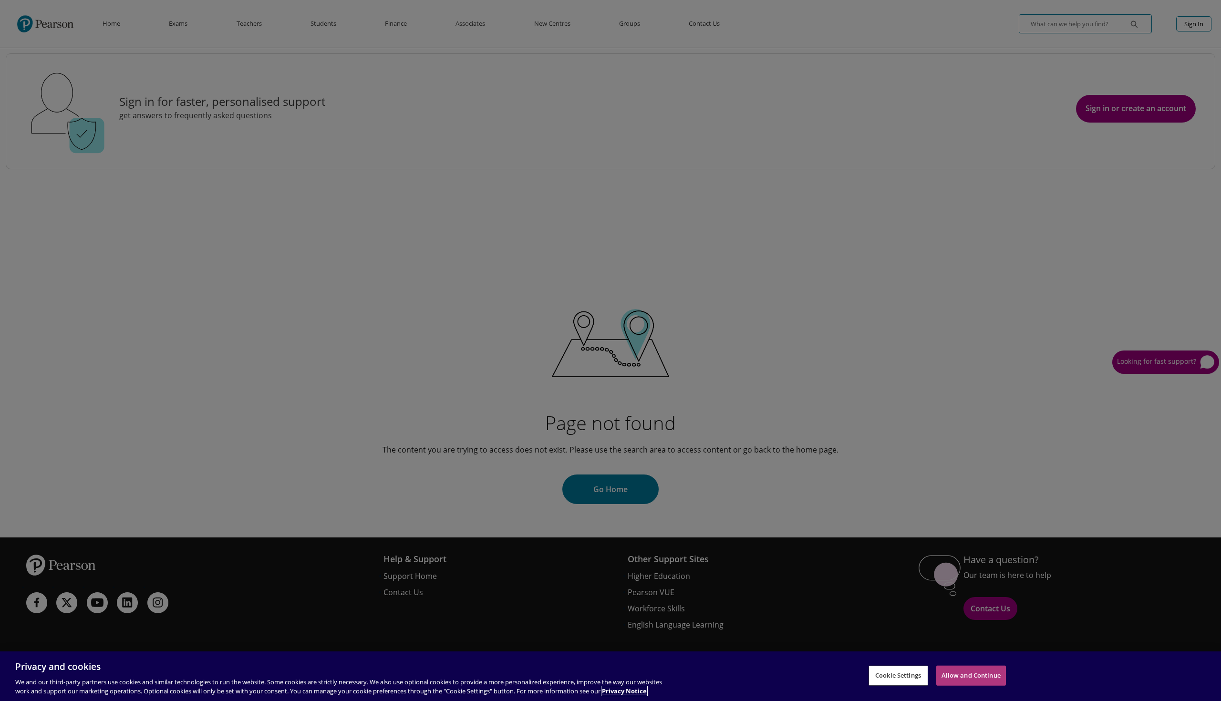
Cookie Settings (898, 675)
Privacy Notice (624, 691)
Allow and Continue (971, 675)
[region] (610, 676)
